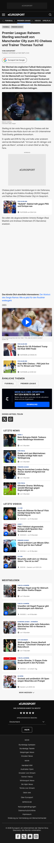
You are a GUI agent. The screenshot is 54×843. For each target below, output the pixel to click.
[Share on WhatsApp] (10, 419)
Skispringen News (27, 752)
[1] (20, 712)
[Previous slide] (3, 21)
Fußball (6, 27)
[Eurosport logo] (16, 15)
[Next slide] (51, 21)
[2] (23, 712)
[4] (30, 712)
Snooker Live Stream (27, 773)
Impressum (27, 814)
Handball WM (27, 765)
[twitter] (23, 836)
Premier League (17, 27)
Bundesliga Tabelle (27, 748)
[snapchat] (30, 836)
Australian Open (27, 769)
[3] (27, 712)
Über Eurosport (27, 797)
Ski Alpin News (27, 784)
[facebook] (17, 836)
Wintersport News (27, 781)
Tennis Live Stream (27, 788)
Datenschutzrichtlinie (27, 810)
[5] (33, 712)
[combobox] (27, 722)
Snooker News (27, 756)
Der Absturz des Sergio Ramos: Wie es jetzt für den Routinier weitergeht (26, 297)
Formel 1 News (27, 777)
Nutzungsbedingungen (27, 807)
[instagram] (36, 836)
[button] (3, 15)
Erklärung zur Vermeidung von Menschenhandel (27, 818)
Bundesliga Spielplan (27, 745)
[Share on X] (4, 419)
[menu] (50, 14)
